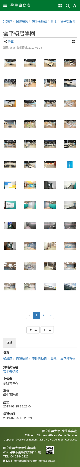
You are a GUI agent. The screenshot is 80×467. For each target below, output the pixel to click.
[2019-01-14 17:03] (10, 286)
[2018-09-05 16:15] (10, 164)
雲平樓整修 (67, 21)
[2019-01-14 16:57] (50, 225)
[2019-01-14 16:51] (50, 185)
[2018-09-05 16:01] (70, 63)
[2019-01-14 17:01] (30, 266)
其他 (54, 21)
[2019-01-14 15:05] (10, 185)
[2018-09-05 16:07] (50, 124)
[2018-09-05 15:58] (10, 63)
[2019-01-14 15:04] (70, 164)
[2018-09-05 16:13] (30, 144)
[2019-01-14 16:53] (50, 205)
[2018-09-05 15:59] (50, 63)
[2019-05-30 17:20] (70, 286)
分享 (11, 41)
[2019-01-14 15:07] (30, 185)
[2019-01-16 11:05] (50, 286)
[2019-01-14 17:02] (70, 266)
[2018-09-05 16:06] (70, 103)
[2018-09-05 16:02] (70, 83)
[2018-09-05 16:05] (50, 103)
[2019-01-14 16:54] (70, 205)
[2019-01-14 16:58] (10, 246)
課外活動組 (39, 21)
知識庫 (7, 21)
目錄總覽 (22, 21)
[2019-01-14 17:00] (50, 246)
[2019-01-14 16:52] (10, 205)
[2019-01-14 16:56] (10, 225)
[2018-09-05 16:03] (30, 103)
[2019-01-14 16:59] (30, 246)
